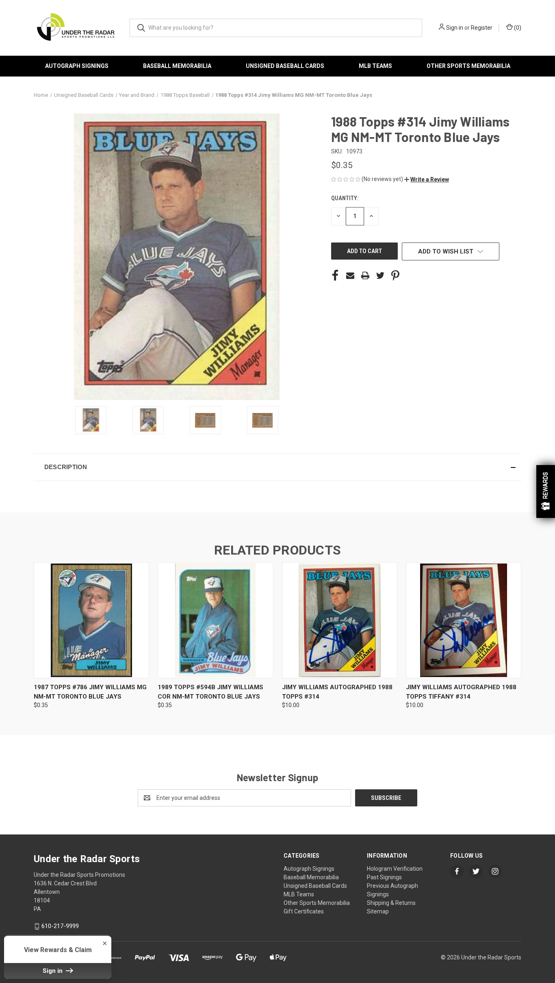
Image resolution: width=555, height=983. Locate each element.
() (517, 27)
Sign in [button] (53, 970)
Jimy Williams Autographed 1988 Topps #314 (337, 692)
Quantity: (344, 198)
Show (545, 491)
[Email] (350, 275)
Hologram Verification (395, 868)
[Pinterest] (395, 275)
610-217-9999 (60, 926)
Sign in (454, 27)
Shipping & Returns (391, 903)
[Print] (365, 275)
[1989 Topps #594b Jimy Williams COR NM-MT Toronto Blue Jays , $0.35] (215, 620)
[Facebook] (335, 275)
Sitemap (378, 911)
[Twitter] (380, 275)
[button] (426, 179)
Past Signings (384, 877)
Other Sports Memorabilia (468, 66)
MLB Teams (375, 66)
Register (481, 27)
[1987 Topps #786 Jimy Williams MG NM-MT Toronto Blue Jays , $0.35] (91, 620)
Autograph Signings (76, 66)
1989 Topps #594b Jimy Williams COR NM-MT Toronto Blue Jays (210, 692)
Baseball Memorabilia (177, 66)
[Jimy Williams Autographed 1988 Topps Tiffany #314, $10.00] (464, 620)
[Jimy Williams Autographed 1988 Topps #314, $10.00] (340, 620)
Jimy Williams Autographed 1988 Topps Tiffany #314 (461, 692)
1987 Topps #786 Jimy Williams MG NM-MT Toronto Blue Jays (90, 692)
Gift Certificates (304, 911)
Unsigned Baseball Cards (285, 66)
